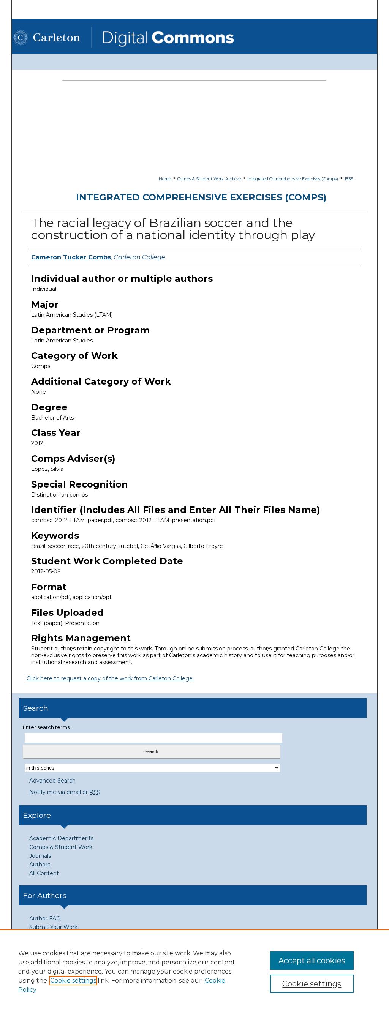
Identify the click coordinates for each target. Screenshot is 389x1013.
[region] (194, 971)
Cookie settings (73, 980)
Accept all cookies (311, 960)
